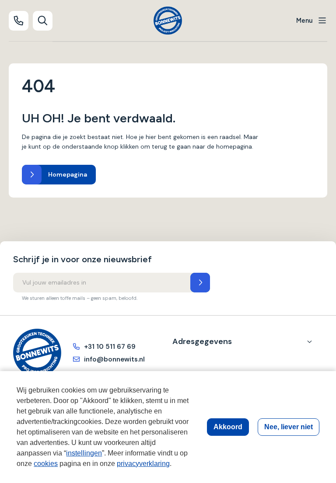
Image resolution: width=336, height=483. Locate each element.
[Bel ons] (18, 21)
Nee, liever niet (288, 427)
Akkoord (228, 427)
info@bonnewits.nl (114, 359)
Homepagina (67, 174)
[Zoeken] (42, 21)
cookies (46, 463)
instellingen (84, 453)
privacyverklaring (143, 463)
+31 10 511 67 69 (110, 346)
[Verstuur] (200, 282)
